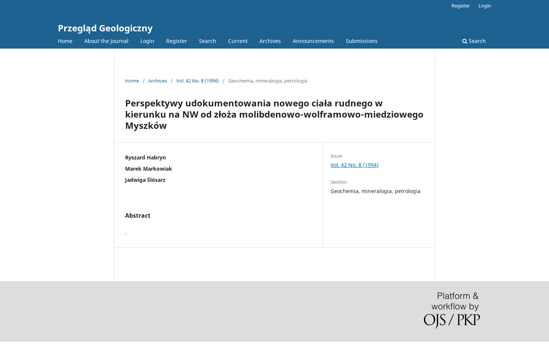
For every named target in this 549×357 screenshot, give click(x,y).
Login (147, 40)
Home (65, 40)
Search (207, 40)
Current (238, 40)
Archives (270, 40)
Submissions (362, 40)
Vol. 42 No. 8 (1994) (197, 80)
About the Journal (106, 40)
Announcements (313, 40)
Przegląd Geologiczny (105, 28)
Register (176, 40)
